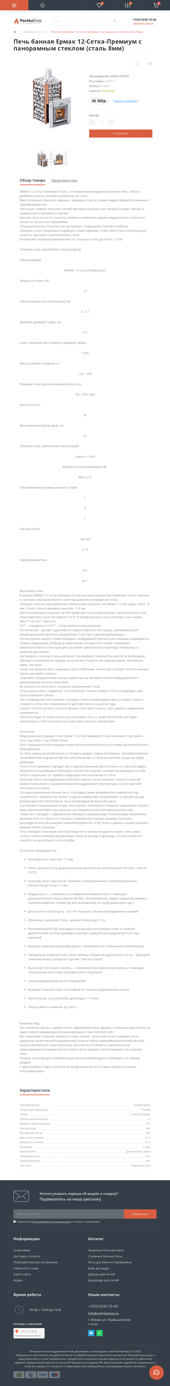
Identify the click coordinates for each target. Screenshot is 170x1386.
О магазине (21, 1250)
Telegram (91, 1333)
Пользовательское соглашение (50, 1221)
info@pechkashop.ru (103, 1313)
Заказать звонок (143, 23)
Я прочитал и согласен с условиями (58, 1221)
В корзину (121, 133)
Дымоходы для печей (103, 1280)
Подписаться (140, 1214)
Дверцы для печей (101, 1274)
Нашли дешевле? (125, 101)
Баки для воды (98, 1268)
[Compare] (150, 64)
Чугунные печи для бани (106, 1250)
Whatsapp (99, 1333)
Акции (17, 1280)
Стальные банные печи (105, 1256)
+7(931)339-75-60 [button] (103, 1306)
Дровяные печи (33, 32)
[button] (144, 19)
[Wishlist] (136, 64)
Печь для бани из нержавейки (110, 1262)
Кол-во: (94, 115)
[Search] (114, 21)
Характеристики (64, 180)
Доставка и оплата (26, 1256)
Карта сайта (22, 1274)
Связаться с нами (26, 1268)
